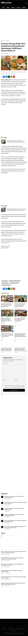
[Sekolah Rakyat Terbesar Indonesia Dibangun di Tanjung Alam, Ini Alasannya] (21, 346)
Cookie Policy (11, 628)
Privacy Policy (14, 630)
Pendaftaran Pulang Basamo (15, 280)
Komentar (5, 363)
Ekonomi (13, 7)
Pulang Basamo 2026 (14, 282)
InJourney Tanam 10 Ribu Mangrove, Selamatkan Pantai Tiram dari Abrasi (6, 349)
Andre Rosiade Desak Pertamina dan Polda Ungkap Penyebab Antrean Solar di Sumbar (12, 558)
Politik (7, 7)
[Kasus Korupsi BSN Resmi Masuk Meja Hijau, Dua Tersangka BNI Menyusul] (21, 316)
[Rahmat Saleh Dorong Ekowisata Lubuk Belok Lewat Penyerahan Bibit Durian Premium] (3, 211)
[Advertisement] (14, 25)
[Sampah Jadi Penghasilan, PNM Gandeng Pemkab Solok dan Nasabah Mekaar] (21, 331)
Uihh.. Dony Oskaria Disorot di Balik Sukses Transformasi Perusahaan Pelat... (7, 335)
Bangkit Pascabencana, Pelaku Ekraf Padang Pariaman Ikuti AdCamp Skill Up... (6, 320)
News (3, 7)
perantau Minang (5, 282)
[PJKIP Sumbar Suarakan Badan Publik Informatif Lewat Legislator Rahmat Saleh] (3, 143)
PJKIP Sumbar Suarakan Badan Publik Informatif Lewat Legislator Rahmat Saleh (16, 141)
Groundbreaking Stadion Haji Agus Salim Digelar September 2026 (6, 305)
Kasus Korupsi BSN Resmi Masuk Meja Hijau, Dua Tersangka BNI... (20, 319)
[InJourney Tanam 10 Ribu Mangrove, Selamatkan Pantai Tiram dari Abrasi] (7, 346)
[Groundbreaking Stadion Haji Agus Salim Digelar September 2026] (7, 301)
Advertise (5, 628)
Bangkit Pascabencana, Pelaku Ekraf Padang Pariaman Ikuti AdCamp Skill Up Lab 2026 (13, 583)
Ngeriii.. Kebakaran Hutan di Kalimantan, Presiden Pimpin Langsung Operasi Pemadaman (13, 552)
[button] (14, 77)
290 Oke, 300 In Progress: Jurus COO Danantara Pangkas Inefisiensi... (20, 305)
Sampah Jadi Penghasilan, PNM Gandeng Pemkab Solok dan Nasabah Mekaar (20, 335)
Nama (4, 380)
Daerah (18, 7)
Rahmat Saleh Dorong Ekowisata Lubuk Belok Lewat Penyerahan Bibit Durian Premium (16, 209)
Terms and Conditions (20, 628)
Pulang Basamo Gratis (6, 285)
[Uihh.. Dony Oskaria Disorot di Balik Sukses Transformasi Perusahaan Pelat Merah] (7, 331)
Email (16, 380)
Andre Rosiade (4, 280)
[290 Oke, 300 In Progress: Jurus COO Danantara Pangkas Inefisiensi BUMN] (21, 301)
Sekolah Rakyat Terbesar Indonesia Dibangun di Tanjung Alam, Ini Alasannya (21, 349)
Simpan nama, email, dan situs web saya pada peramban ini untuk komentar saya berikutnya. (14, 386)
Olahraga (24, 7)
